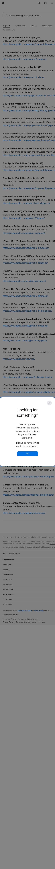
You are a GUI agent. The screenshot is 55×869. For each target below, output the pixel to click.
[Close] (49, 403)
